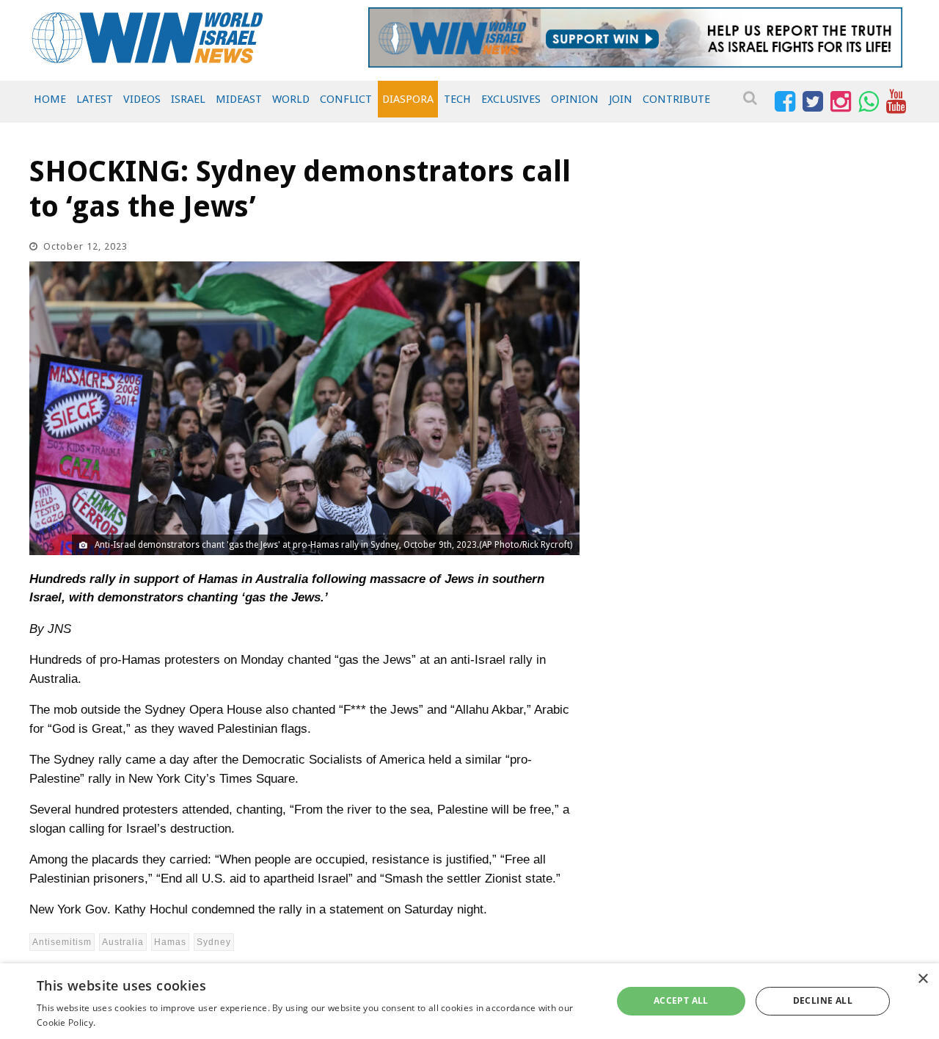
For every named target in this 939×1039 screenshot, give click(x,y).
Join (620, 99)
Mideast (239, 99)
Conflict (346, 99)
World (291, 99)
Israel (188, 99)
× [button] (922, 979)
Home (50, 99)
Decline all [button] (822, 1000)
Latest (94, 99)
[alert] (469, 1001)
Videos (142, 99)
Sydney (214, 942)
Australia (123, 942)
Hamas (170, 942)
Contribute (676, 99)
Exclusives (511, 99)
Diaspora (408, 99)
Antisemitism (62, 942)
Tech (457, 99)
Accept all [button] (681, 1000)
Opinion (575, 99)
